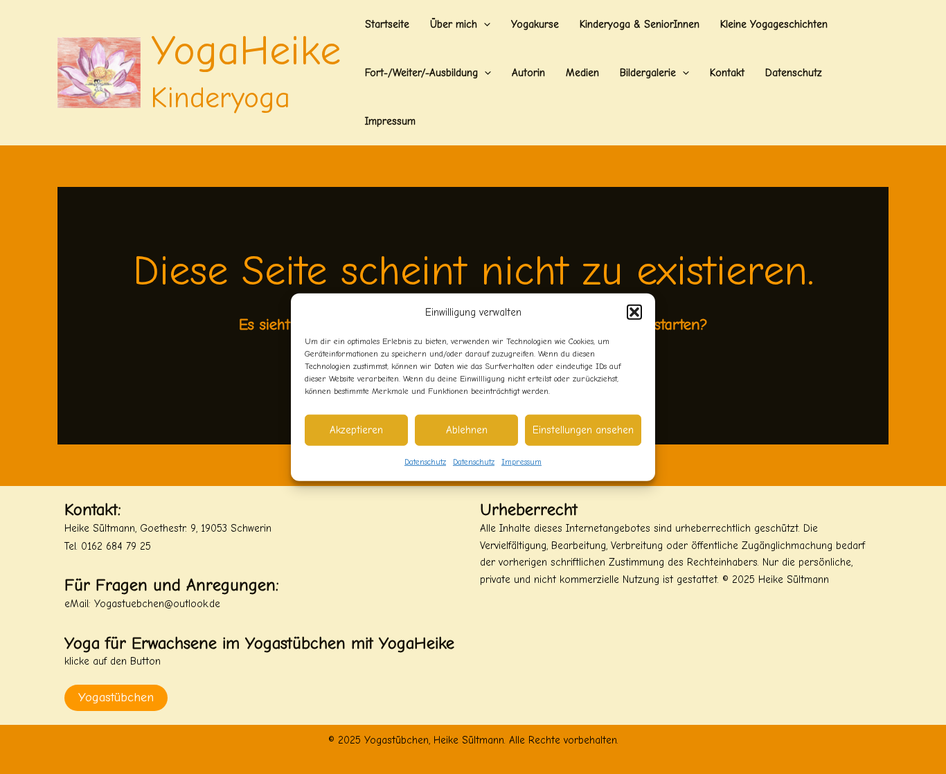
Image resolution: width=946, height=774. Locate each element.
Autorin (528, 72)
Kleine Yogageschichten (774, 24)
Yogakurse (535, 24)
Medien (582, 72)
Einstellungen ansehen (583, 430)
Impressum (521, 462)
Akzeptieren (356, 430)
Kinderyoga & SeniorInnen (639, 24)
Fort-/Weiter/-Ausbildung (421, 72)
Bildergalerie (648, 72)
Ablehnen (467, 430)
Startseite (387, 24)
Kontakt (727, 72)
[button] (634, 312)
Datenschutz (425, 462)
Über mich (453, 24)
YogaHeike (246, 51)
